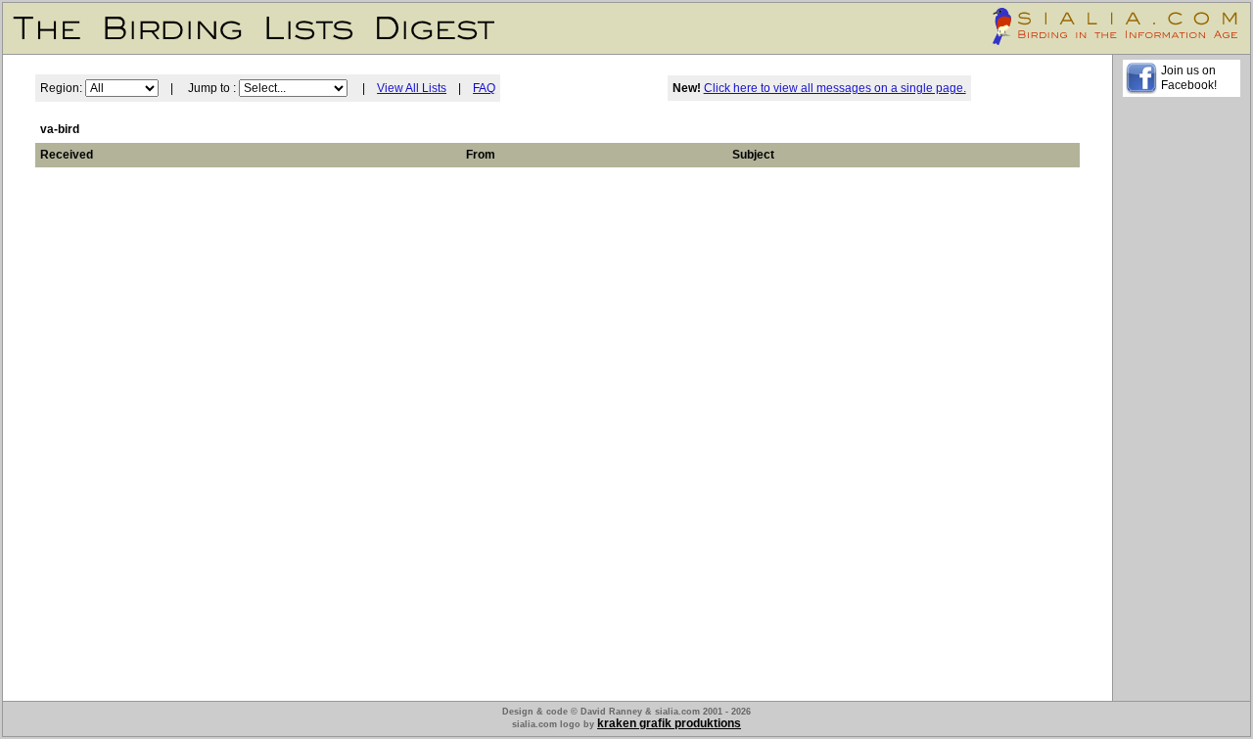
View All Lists (411, 88)
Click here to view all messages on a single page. (835, 88)
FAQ (484, 88)
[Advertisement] (1181, 402)
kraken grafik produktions (669, 723)
